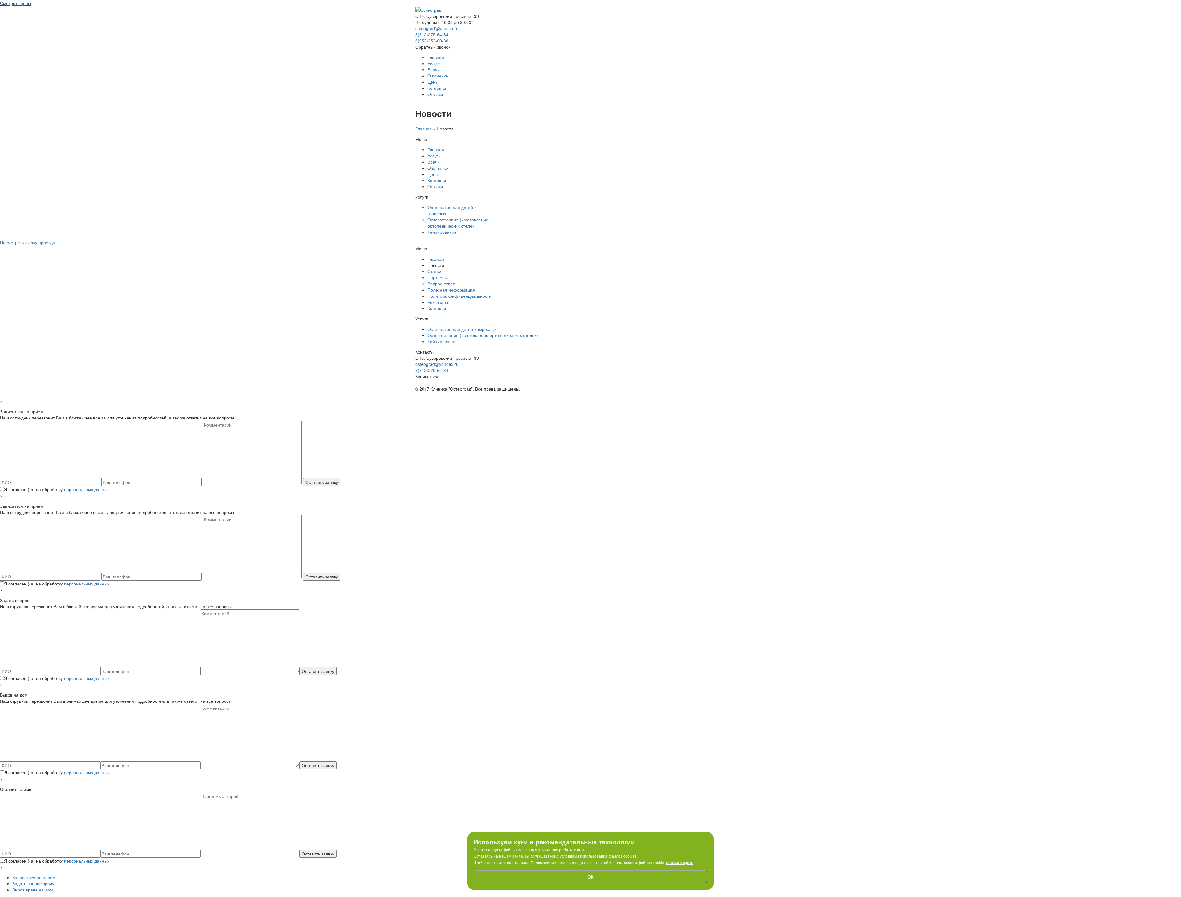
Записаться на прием (34, 877)
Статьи (434, 271)
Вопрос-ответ (441, 283)
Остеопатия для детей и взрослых (462, 329)
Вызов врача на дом (32, 890)
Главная (435, 57)
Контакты (436, 88)
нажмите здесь (679, 862)
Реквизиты (437, 302)
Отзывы (435, 94)
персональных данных (86, 489)
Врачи (433, 69)
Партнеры (437, 277)
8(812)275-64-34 (431, 34)
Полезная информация (451, 290)
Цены (433, 82)
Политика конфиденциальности (459, 296)
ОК (590, 877)
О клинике (437, 76)
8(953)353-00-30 (431, 41)
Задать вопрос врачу (33, 883)
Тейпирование (442, 232)
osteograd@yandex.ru (437, 28)
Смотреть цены (15, 3)
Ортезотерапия (457, 222)
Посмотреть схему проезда (27, 242)
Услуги (434, 63)
